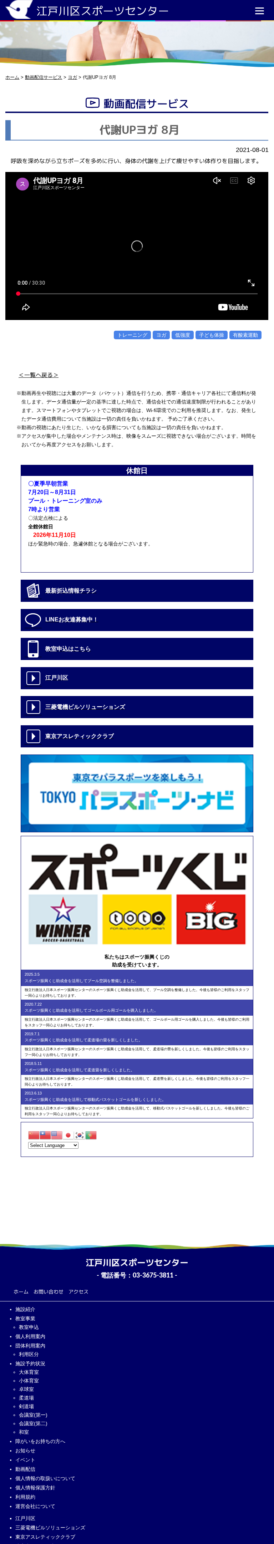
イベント (25, 1460)
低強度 (182, 335)
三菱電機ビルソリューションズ (50, 1527)
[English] (56, 1135)
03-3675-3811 (153, 1276)
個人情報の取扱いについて (45, 1478)
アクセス (78, 1291)
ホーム (21, 1291)
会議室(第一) (33, 1415)
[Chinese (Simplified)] (34, 1135)
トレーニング (132, 335)
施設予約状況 (30, 1363)
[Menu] (260, 11)
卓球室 (26, 1389)
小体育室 (29, 1380)
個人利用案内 (30, 1336)
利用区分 (29, 1354)
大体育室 (29, 1372)
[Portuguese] (91, 1135)
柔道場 (26, 1398)
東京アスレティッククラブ (45, 1537)
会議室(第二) (33, 1423)
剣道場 (26, 1406)
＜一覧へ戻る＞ (39, 375)
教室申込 (29, 1327)
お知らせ (25, 1450)
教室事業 (25, 1318)
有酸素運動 (245, 335)
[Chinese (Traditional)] (45, 1135)
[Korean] (79, 1135)
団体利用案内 (30, 1346)
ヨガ (161, 335)
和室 (24, 1432)
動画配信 (25, 1469)
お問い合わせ (49, 1291)
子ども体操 (211, 335)
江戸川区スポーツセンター (102, 11)
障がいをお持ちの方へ (40, 1441)
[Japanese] (68, 1135)
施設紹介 (25, 1309)
